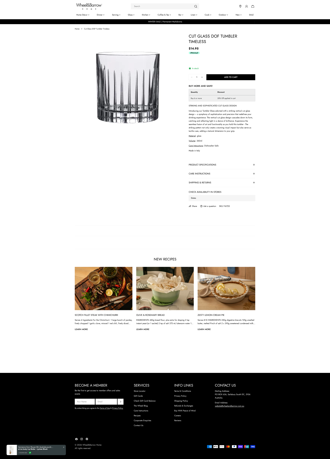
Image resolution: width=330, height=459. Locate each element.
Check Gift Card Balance (144, 400)
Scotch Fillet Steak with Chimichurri (96, 315)
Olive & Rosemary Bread (150, 315)
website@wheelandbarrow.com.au (229, 406)
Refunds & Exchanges (183, 405)
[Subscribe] (120, 402)
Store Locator (139, 391)
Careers (177, 415)
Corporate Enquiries (142, 420)
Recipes (137, 415)
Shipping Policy (181, 400)
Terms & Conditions (182, 391)
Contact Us (138, 425)
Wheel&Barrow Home (91, 444)
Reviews (177, 420)
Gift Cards (138, 395)
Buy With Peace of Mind (185, 410)
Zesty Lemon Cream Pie (211, 315)
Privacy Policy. (117, 408)
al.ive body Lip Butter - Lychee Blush (33, 449)
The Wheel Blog (141, 405)
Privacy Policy (180, 395)
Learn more (81, 329)
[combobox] (165, 6)
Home (77, 29)
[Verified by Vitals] (30, 453)
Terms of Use (105, 408)
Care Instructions (141, 410)
